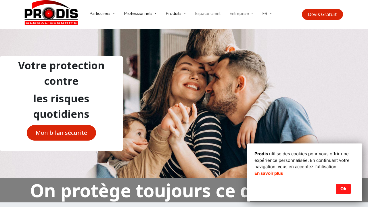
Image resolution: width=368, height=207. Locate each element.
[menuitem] (208, 14)
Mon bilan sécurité (61, 133)
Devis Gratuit (322, 14)
